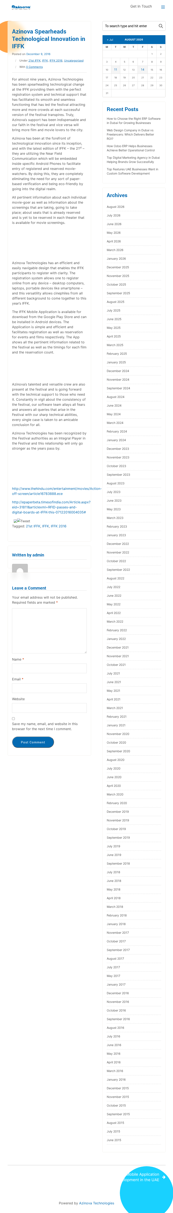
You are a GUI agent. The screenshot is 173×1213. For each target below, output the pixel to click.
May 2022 (113, 604)
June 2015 (114, 1140)
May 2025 (114, 327)
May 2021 (113, 690)
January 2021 (116, 725)
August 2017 (115, 958)
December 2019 (118, 811)
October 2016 (116, 1010)
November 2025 (118, 276)
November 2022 (118, 552)
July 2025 (113, 310)
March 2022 (115, 621)
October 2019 (116, 829)
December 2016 (118, 993)
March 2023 (115, 518)
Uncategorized (74, 60)
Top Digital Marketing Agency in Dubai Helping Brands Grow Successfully (133, 160)
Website (18, 699)
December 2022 (118, 543)
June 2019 (114, 855)
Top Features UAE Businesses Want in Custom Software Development (132, 171)
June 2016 (114, 1045)
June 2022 (114, 595)
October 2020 (116, 742)
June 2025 (114, 319)
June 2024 (114, 405)
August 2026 (115, 206)
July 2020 (113, 768)
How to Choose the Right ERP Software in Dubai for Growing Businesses (134, 121)
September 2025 (118, 293)
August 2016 (115, 1027)
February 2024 (117, 431)
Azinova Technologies (96, 1203)
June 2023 (114, 500)
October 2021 (116, 664)
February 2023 (117, 526)
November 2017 (118, 932)
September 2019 (118, 837)
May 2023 (114, 509)
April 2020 (114, 785)
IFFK (45, 60)
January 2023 (116, 535)
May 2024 (114, 414)
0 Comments (34, 67)
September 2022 (118, 569)
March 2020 (115, 794)
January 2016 (116, 1079)
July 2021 (113, 673)
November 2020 (118, 734)
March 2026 (115, 250)
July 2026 (113, 215)
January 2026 (116, 258)
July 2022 (113, 587)
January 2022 (116, 639)
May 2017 (113, 976)
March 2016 (115, 1071)
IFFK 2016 (56, 60)
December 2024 (118, 371)
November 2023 (118, 457)
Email (17, 679)
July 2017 (113, 967)
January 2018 (116, 924)
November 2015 (118, 1097)
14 (142, 69)
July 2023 (113, 492)
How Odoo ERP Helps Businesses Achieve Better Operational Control (131, 148)
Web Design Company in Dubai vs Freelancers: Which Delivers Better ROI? (130, 134)
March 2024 (115, 422)
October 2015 (116, 1105)
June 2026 (114, 224)
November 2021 (118, 656)
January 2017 (116, 984)
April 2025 (114, 336)
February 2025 (117, 353)
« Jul (110, 39)
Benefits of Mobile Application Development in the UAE (132, 1177)
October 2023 (116, 466)
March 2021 (115, 708)
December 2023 (118, 448)
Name (18, 659)
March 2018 (115, 906)
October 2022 (116, 561)
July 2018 (113, 872)
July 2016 (113, 1036)
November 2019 (118, 820)
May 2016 (113, 1053)
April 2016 (114, 1062)
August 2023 (115, 483)
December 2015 (118, 1088)
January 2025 (116, 362)
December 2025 (118, 267)
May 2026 (114, 232)
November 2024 (118, 379)
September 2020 (118, 751)
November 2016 (118, 1001)
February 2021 (117, 716)
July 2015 (113, 1131)
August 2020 (115, 760)
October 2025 (116, 284)
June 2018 (114, 881)
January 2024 (116, 440)
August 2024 (115, 397)
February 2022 (117, 630)
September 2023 (118, 474)
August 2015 (115, 1122)
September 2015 (118, 1114)
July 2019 (113, 846)
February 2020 (117, 803)
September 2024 (118, 388)
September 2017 (118, 950)
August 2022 (115, 578)
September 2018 (118, 863)
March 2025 (115, 345)
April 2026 (114, 241)
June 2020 (114, 777)
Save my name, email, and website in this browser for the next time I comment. (45, 726)
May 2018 (113, 889)
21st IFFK (34, 60)
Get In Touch (141, 6)
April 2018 (114, 898)
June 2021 (114, 682)
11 (115, 69)
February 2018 (117, 915)
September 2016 (118, 1019)
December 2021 (118, 647)
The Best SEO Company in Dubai (43, 1174)
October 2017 (116, 941)
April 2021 (113, 699)
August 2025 (115, 302)
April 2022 (114, 613)
